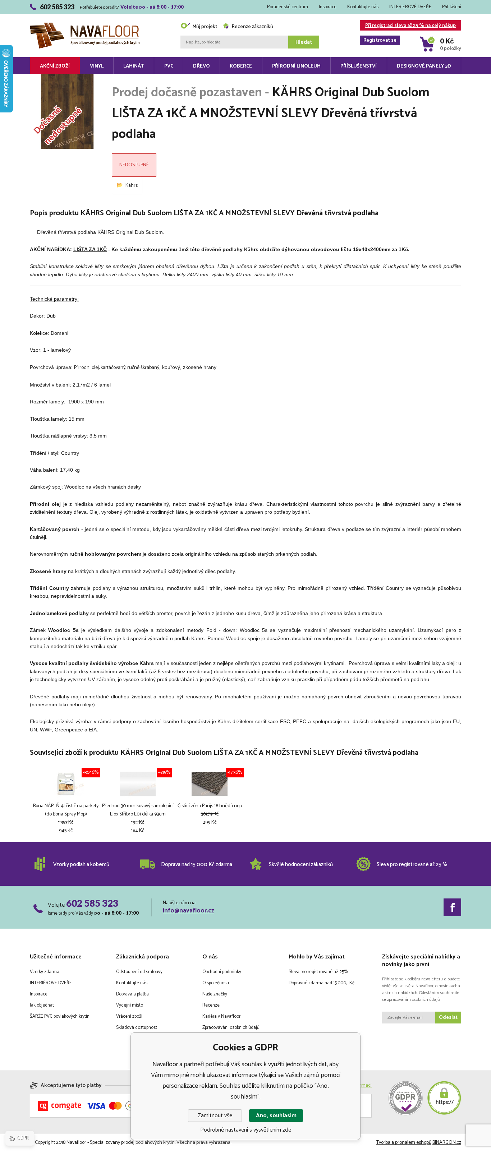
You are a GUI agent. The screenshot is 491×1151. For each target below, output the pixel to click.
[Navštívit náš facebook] (452, 907)
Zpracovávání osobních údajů (231, 1027)
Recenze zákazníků (252, 27)
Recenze (211, 1005)
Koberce (241, 66)
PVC (168, 66)
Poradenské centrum (287, 7)
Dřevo (201, 66)
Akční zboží (55, 66)
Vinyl (97, 66)
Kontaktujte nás (362, 7)
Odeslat (448, 1017)
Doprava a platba (132, 994)
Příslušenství (358, 66)
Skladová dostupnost (136, 1027)
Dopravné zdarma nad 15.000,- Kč (321, 983)
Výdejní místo (129, 1005)
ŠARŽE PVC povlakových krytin (60, 1016)
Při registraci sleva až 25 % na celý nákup (409, 26)
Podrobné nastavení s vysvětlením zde (245, 1130)
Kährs (131, 185)
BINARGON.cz (446, 1142)
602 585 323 (92, 903)
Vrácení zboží (129, 1016)
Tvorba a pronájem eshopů (403, 1142)
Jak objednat (42, 1005)
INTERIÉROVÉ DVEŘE (410, 7)
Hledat (303, 42)
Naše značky (214, 994)
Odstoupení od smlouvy (139, 972)
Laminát (133, 66)
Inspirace (327, 7)
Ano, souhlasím (276, 1115)
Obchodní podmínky (221, 972)
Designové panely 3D (424, 66)
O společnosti (215, 983)
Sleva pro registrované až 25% (318, 972)
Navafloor (84, 15)
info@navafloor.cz (188, 911)
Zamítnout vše (215, 1115)
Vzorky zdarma (44, 972)
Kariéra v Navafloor (221, 1016)
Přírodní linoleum (296, 66)
